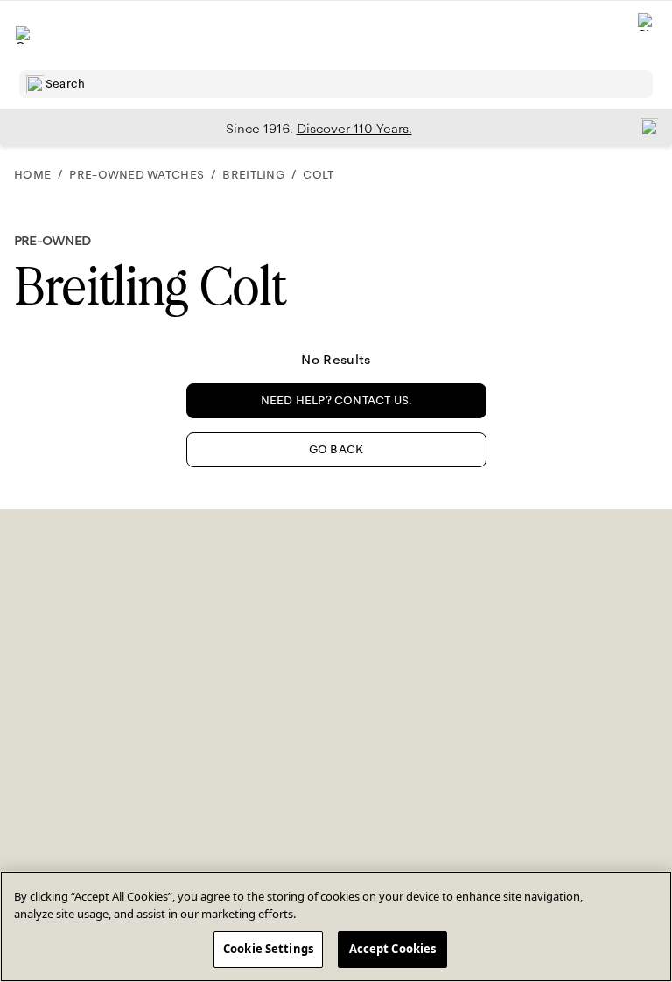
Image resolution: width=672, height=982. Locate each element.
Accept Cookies (393, 949)
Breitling (253, 175)
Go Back (336, 450)
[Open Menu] (24, 35)
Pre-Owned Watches (136, 175)
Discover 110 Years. (354, 129)
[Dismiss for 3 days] (644, 126)
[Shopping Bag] (646, 35)
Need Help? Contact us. (336, 401)
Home (32, 175)
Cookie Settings (268, 949)
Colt (318, 175)
